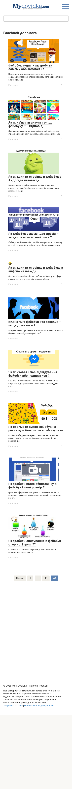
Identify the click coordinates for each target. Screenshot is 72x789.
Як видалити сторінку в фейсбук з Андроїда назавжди (34, 178)
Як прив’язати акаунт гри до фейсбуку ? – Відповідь (30, 124)
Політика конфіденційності (39, 705)
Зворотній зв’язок (13, 705)
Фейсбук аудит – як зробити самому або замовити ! (30, 67)
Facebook (13, 85)
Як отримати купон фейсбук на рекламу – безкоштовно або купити (35, 428)
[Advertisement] (36, 626)
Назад (20, 578)
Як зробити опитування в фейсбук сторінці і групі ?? (34, 542)
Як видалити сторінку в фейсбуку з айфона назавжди (35, 269)
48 (46, 578)
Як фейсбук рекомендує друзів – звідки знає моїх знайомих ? (33, 235)
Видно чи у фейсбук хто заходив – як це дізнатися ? (34, 323)
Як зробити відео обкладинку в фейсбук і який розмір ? (32, 485)
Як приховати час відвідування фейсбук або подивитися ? (32, 374)
